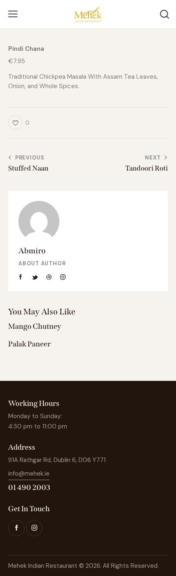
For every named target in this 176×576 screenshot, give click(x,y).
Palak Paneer (29, 344)
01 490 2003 (29, 487)
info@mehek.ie (29, 473)
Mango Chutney (34, 326)
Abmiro (31, 250)
